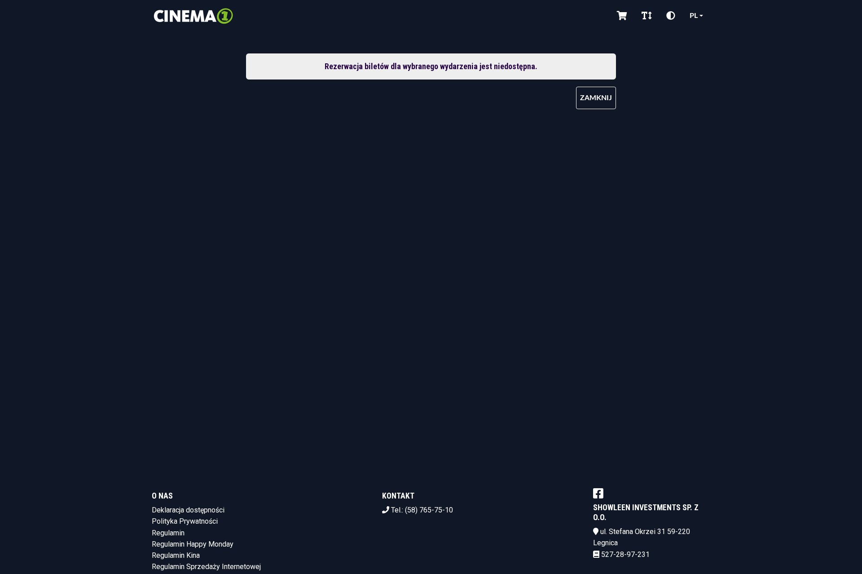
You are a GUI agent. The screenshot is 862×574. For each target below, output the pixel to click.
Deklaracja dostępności (188, 510)
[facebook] (598, 493)
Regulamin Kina (176, 555)
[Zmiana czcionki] (646, 16)
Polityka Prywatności (185, 521)
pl (694, 15)
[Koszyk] (622, 15)
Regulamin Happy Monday (192, 544)
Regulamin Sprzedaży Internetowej (206, 566)
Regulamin (168, 533)
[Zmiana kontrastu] (670, 16)
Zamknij (596, 98)
